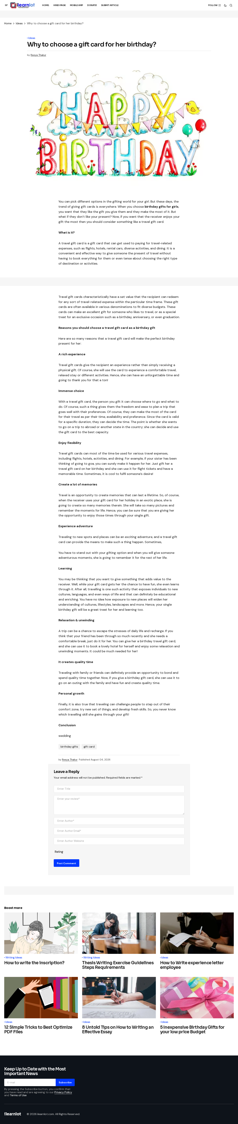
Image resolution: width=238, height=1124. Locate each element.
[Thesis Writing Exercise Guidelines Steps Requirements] (119, 933)
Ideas (19, 23)
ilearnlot (12, 1114)
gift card (89, 746)
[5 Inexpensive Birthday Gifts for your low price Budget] (197, 997)
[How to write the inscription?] (41, 933)
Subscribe (65, 1082)
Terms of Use (18, 1095)
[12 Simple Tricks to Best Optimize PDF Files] (41, 997)
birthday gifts (69, 746)
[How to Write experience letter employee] (197, 933)
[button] (6, 5)
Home (8, 23)
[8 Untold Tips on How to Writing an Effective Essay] (119, 997)
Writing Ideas (13, 957)
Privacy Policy (63, 1092)
